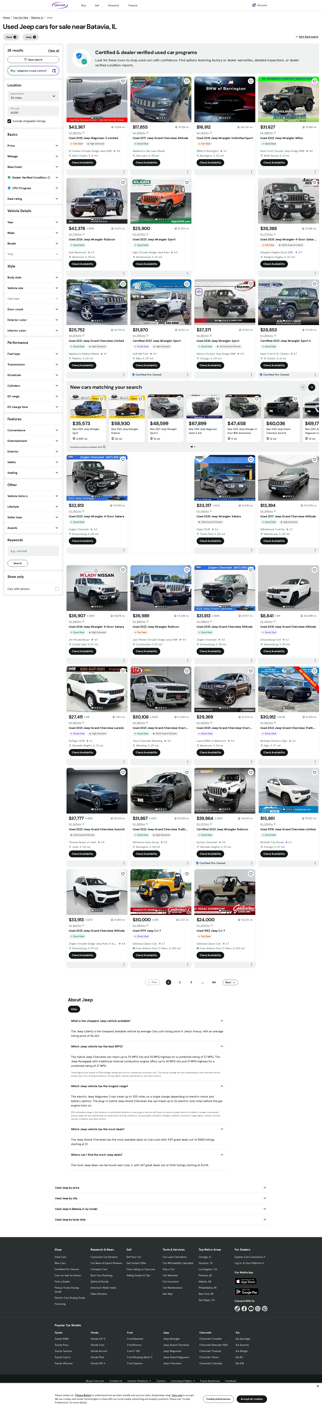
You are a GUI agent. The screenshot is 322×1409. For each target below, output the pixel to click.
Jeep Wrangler (171, 1338)
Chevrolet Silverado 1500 (213, 1345)
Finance (133, 5)
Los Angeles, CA (208, 1269)
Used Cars (60, 1257)
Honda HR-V (98, 1363)
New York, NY (206, 1293)
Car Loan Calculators (175, 1257)
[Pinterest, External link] (264, 1308)
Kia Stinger (242, 1351)
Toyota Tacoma (63, 1351)
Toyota (58, 1332)
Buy (83, 5)
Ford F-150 (133, 1351)
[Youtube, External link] (251, 1308)
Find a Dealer (62, 1281)
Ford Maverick (135, 1338)
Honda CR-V (98, 1338)
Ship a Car (168, 1269)
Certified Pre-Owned (67, 1269)
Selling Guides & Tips (138, 1275)
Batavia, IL (37, 17)
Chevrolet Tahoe (209, 1357)
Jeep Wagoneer (172, 1351)
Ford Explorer (135, 1363)
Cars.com (177, 1395)
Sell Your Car (134, 1257)
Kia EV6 (240, 1363)
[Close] (318, 1386)
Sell (97, 5)
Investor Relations (137, 1381)
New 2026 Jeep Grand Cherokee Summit (278, 431)
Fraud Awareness (210, 1381)
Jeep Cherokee (172, 1363)
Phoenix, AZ (205, 1275)
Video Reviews (99, 1293)
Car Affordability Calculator (178, 1263)
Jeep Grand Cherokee (176, 1345)
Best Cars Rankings (102, 1275)
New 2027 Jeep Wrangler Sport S (163, 431)
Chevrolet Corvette (210, 1338)
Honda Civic (97, 1345)
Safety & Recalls (100, 1281)
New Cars (60, 1263)
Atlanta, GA (205, 1281)
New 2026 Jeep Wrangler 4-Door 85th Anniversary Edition (243, 433)
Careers (161, 1381)
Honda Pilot (97, 1357)
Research (113, 5)
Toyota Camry (62, 1357)
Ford (130, 1332)
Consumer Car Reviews (104, 1257)
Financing (60, 1304)
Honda (94, 1332)
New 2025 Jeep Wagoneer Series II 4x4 (203, 431)
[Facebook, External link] (244, 1308)
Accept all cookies (252, 1399)
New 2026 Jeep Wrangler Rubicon (124, 431)
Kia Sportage (243, 1338)
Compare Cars (99, 1269)
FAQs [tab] (74, 1009)
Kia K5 (239, 1357)
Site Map (168, 1293)
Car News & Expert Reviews (106, 1263)
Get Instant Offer (136, 1263)
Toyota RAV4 (62, 1338)
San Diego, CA (207, 1300)
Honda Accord (99, 1351)
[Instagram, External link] (258, 1308)
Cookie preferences (218, 1399)
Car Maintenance (172, 1287)
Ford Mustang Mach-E (140, 1357)
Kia (237, 1332)
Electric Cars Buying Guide (70, 1297)
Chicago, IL (205, 1257)
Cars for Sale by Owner (68, 1275)
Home (6, 17)
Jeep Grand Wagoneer (176, 1357)
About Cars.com (95, 1381)
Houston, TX (206, 1263)
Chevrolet (205, 1332)
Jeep (166, 1332)
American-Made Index (103, 1287)
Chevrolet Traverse (210, 1351)
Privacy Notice (83, 1395)
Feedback (230, 1381)
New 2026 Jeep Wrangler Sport (85, 431)
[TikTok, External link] (237, 1308)
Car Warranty (170, 1275)
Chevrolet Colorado (210, 1363)
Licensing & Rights (181, 1381)
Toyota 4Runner (64, 1363)
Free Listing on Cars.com (141, 1269)
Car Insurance (171, 1281)
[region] (161, 1395)
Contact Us (115, 1381)
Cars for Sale (20, 17)
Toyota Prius (61, 1345)
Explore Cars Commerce (249, 1257)
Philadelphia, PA (208, 1287)
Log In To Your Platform (248, 1263)
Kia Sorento (242, 1345)
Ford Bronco (134, 1345)
